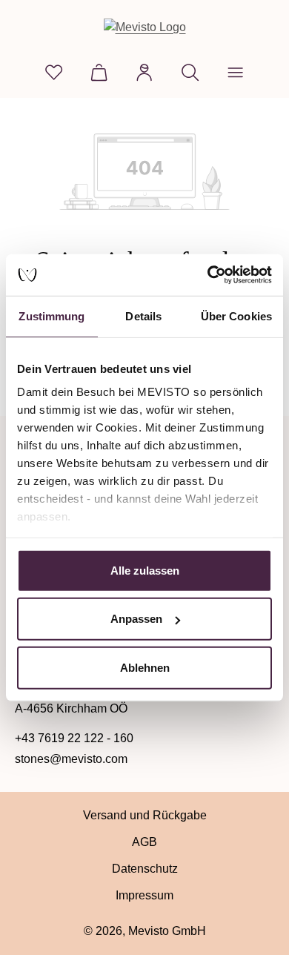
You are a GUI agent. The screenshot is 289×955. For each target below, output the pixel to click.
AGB (144, 842)
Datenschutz (145, 868)
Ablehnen (145, 667)
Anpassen (136, 618)
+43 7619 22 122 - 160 (74, 738)
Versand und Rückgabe (145, 815)
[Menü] (235, 72)
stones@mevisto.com (71, 759)
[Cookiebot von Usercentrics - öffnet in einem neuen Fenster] (208, 275)
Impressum (144, 895)
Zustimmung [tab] (51, 315)
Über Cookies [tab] (236, 315)
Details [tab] (143, 315)
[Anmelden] (144, 72)
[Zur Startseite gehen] (145, 27)
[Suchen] (190, 72)
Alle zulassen (144, 570)
